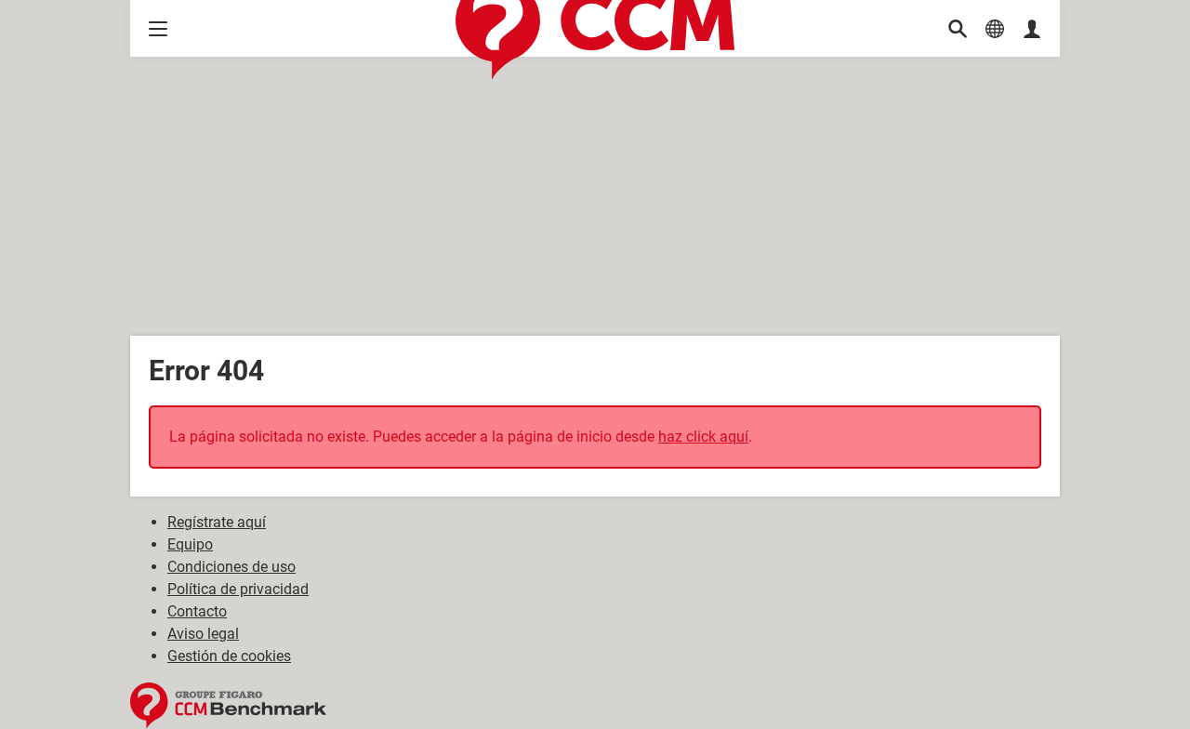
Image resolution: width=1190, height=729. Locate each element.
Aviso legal (203, 634)
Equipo (190, 544)
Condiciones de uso (231, 567)
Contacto (197, 611)
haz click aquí (703, 436)
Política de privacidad (238, 589)
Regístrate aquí (216, 522)
